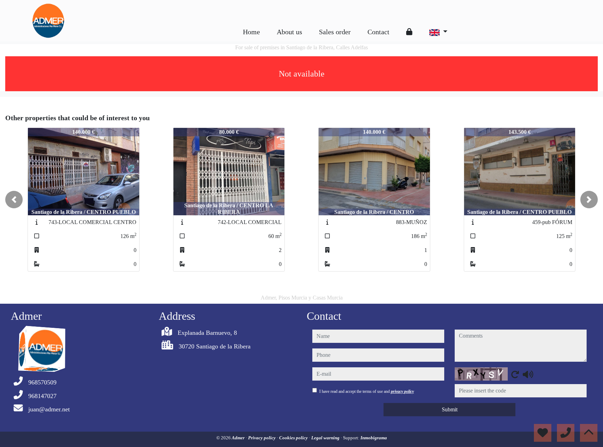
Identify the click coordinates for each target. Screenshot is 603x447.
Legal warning (326, 437)
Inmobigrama (373, 437)
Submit (449, 409)
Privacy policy (262, 437)
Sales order (335, 32)
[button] (14, 199)
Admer (239, 437)
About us (289, 32)
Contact (378, 32)
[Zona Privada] (409, 32)
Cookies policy (294, 437)
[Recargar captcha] (515, 374)
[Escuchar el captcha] (528, 374)
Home (251, 32)
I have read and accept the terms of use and (366, 391)
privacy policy (402, 391)
